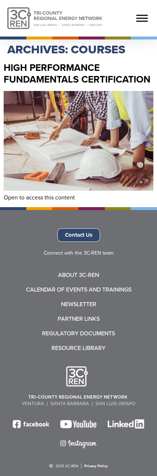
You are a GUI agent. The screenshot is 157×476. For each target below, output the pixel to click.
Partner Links (79, 319)
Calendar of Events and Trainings (78, 289)
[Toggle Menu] (142, 18)
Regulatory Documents (78, 333)
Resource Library (78, 348)
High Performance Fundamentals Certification (77, 73)
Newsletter (78, 304)
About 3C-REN (78, 275)
